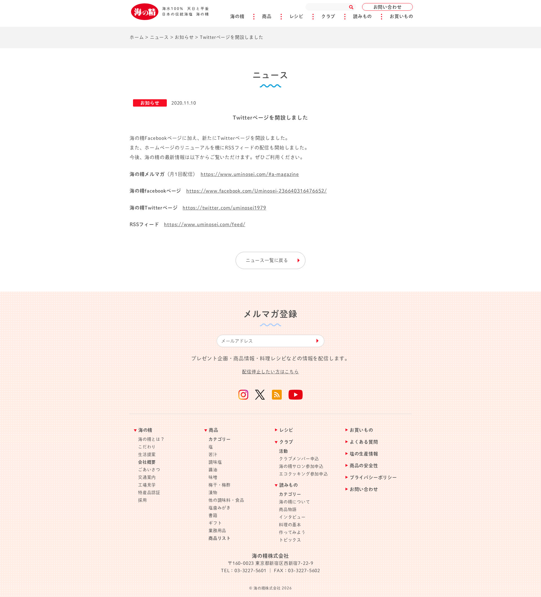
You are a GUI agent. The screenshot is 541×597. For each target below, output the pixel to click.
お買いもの (401, 16)
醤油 (213, 470)
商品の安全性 (364, 466)
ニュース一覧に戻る (267, 260)
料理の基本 (290, 525)
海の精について (294, 502)
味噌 (213, 477)
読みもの (362, 16)
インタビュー (292, 517)
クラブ (328, 16)
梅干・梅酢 (220, 485)
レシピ (296, 16)
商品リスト (220, 538)
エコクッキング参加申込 (303, 474)
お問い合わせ (387, 7)
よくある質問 (364, 442)
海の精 (237, 16)
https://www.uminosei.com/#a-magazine (250, 174)
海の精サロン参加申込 (301, 466)
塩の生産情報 (364, 454)
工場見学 (147, 485)
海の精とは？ (151, 439)
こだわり (147, 447)
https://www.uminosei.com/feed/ (204, 224)
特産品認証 (149, 492)
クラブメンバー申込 (299, 459)
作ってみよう (292, 532)
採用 (142, 500)
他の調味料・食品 (226, 500)
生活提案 (147, 454)
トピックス (290, 540)
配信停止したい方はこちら (270, 371)
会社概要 (147, 462)
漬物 (213, 492)
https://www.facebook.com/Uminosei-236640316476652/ (256, 190)
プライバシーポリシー (373, 477)
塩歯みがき (220, 508)
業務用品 (217, 530)
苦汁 (213, 454)
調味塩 (215, 462)
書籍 (213, 515)
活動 (283, 451)
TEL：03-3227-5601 (244, 570)
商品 (267, 16)
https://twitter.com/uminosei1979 (224, 207)
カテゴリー (220, 439)
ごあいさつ (149, 470)
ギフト (215, 523)
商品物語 (288, 509)
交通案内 (147, 477)
